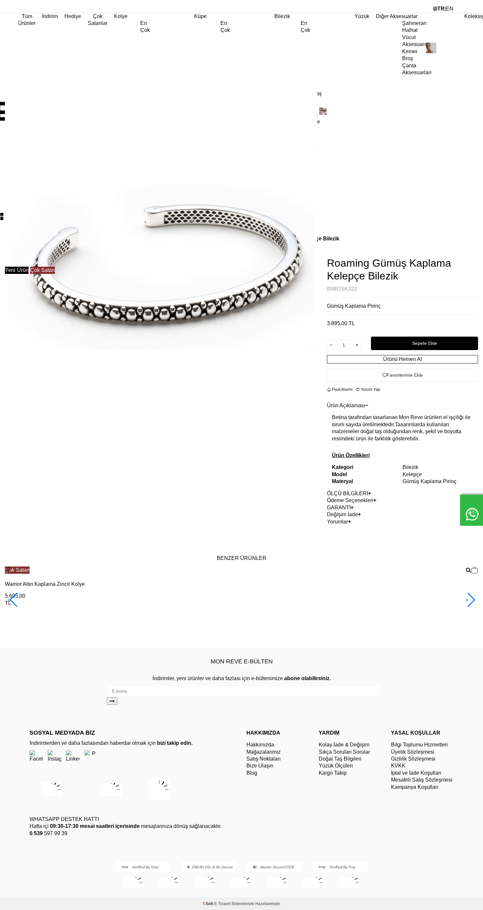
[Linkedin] (73, 756)
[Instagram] (54, 756)
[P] (91, 756)
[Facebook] (36, 756)
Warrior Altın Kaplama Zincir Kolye (45, 584)
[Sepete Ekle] (474, 570)
